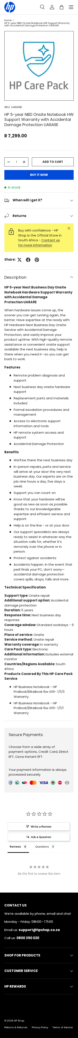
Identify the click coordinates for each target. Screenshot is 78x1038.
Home (7, 20)
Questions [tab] (42, 846)
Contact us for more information (39, 242)
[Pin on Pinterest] (36, 259)
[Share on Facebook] (28, 259)
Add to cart (52, 162)
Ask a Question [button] (41, 837)
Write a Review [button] (41, 826)
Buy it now (39, 175)
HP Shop (19, 1020)
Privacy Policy (40, 1027)
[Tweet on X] (19, 259)
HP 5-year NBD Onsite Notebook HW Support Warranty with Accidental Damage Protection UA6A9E (37, 24)
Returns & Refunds (16, 1027)
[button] (61, 7)
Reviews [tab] (15, 846)
